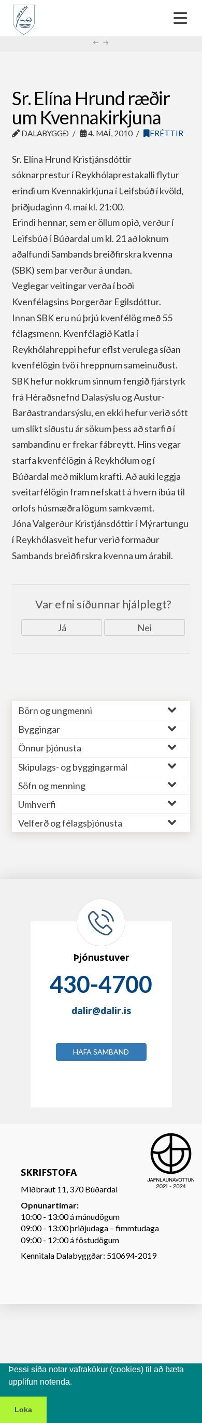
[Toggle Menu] (101, 18)
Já (61, 627)
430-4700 (101, 984)
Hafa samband (101, 1051)
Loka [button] (23, 1409)
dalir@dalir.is (101, 1010)
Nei (144, 627)
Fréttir (166, 133)
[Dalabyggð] (24, 15)
